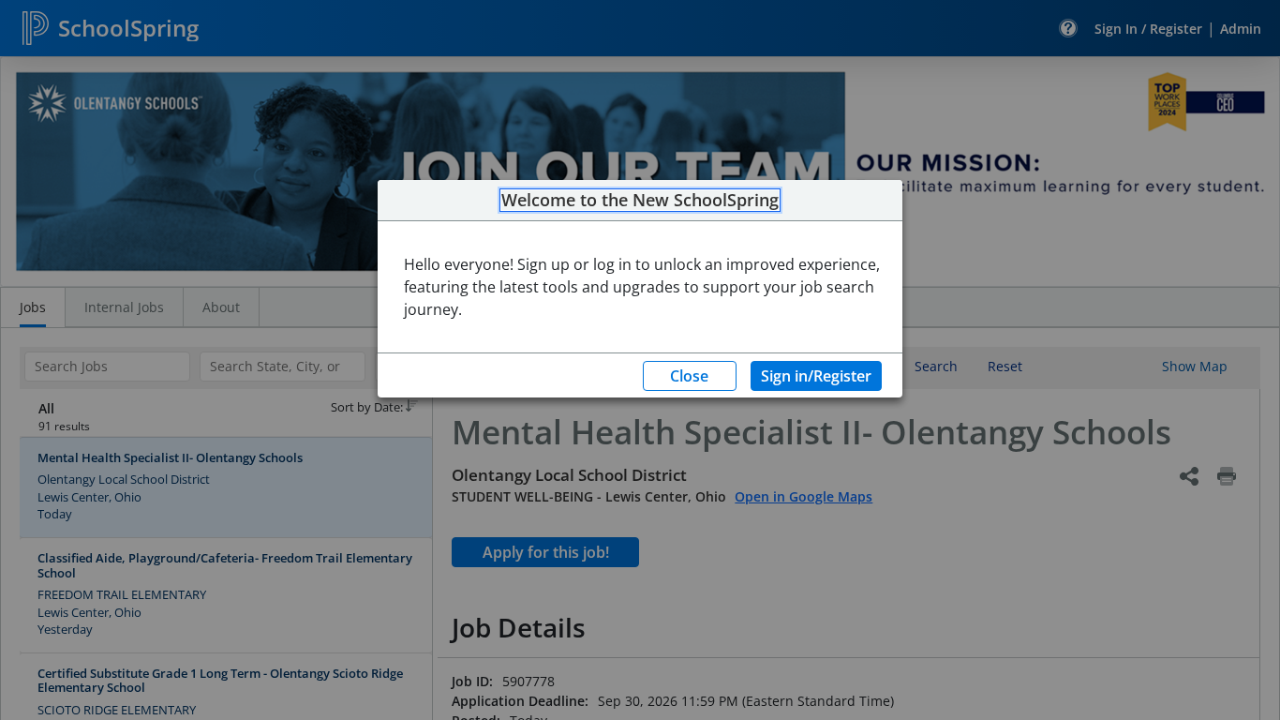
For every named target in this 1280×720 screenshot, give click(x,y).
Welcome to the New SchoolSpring (640, 200)
